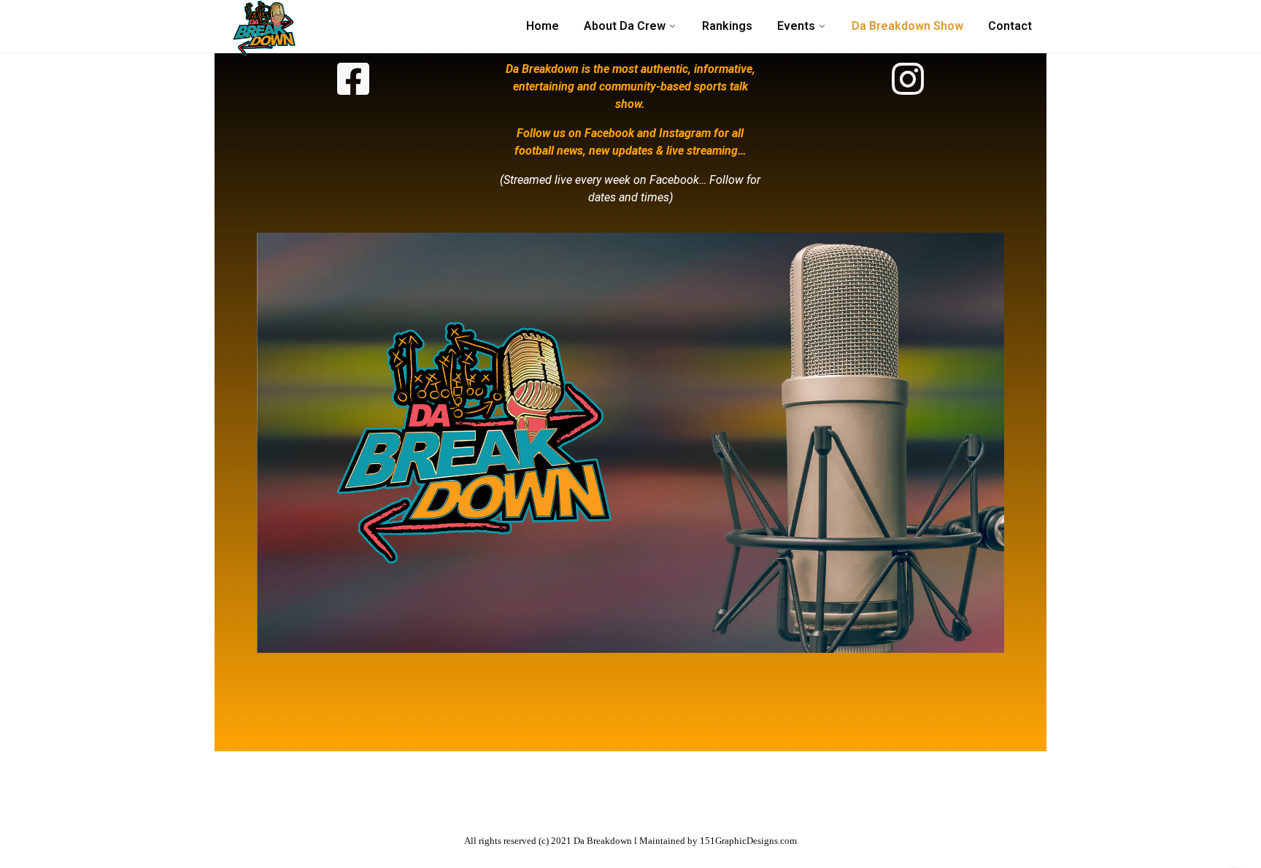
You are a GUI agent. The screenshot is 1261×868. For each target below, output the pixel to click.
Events (796, 26)
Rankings (727, 26)
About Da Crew (625, 26)
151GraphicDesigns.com (748, 840)
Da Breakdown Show (907, 26)
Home (542, 26)
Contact (1010, 26)
